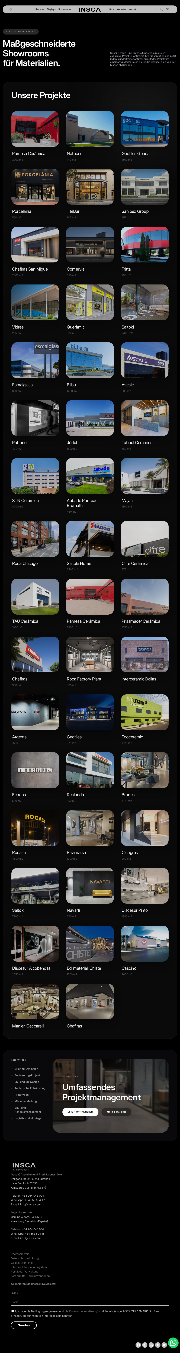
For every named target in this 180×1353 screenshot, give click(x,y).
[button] (161, 9)
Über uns (39, 9)
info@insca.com (30, 1204)
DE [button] (167, 9)
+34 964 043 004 (33, 1195)
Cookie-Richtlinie (22, 1262)
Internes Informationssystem (29, 1267)
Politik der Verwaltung (24, 1271)
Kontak (132, 9)
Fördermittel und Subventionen (30, 1276)
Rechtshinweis (20, 1254)
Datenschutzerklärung (25, 1258)
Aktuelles (121, 9)
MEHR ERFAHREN (116, 1112)
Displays (51, 9)
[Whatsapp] (173, 1342)
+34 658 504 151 (35, 1200)
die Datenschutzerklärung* (81, 1311)
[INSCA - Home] (90, 9)
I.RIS (111, 9)
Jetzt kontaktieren (80, 1112)
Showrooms (64, 9)
